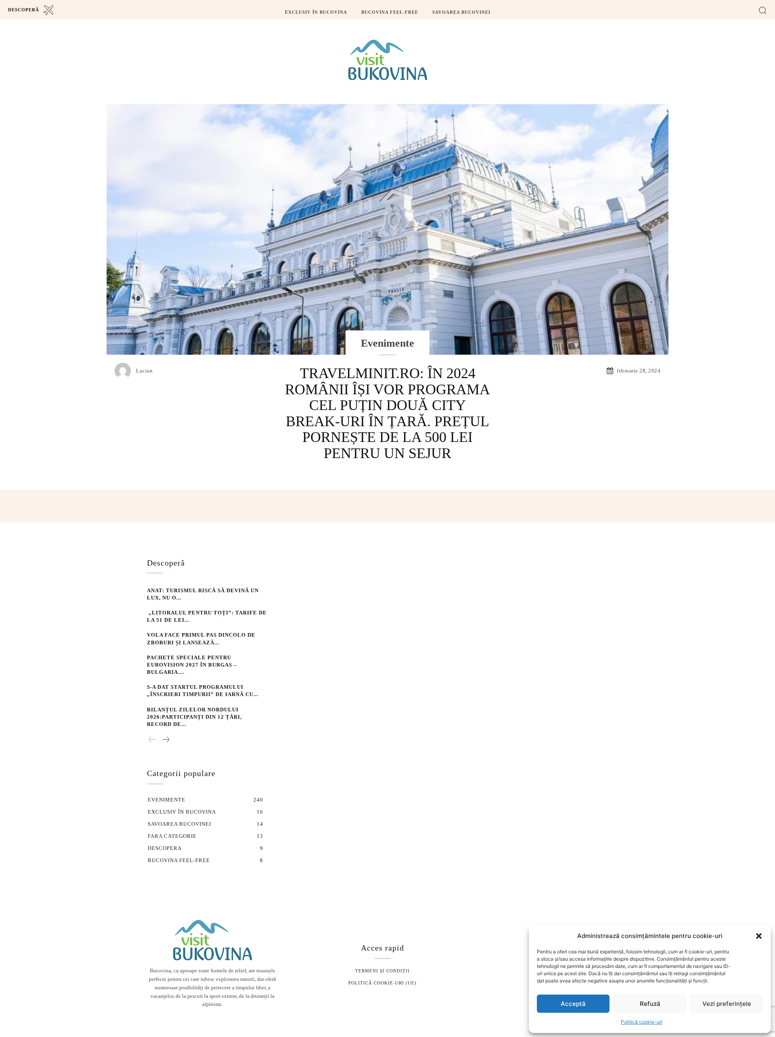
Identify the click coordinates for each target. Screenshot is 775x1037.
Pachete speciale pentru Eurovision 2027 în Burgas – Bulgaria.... (192, 664)
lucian (144, 371)
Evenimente (387, 343)
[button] (759, 936)
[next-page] (165, 740)
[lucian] (125, 371)
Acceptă (573, 1004)
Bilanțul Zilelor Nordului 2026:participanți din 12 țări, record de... (194, 717)
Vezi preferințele (726, 1004)
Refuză (650, 1004)
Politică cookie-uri (641, 1022)
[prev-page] (152, 740)
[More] (576, 506)
